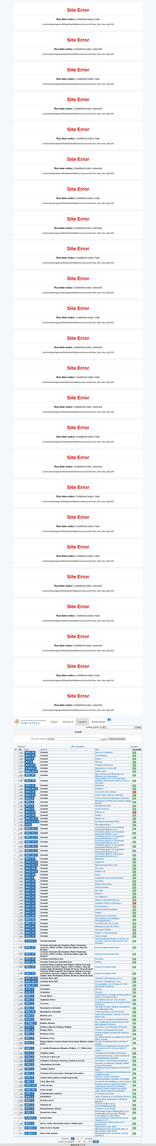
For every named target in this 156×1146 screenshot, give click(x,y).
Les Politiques (101, 756)
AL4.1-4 (30, 765)
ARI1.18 (30, 912)
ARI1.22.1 (31, 818)
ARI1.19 (30, 792)
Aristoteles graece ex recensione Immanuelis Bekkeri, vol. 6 (109, 851)
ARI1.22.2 (31, 771)
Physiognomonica (103, 825)
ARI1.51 (30, 812)
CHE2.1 (29, 1112)
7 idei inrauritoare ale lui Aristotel (109, 1012)
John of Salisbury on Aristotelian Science (113, 1097)
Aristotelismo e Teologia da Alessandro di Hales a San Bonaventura (113, 996)
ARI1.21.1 (31, 865)
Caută (81, 722)
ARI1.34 (30, 954)
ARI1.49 (30, 775)
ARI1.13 (30, 897)
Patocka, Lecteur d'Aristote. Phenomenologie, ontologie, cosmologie (112, 1078)
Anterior (65, 1138)
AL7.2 (29, 762)
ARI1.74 (30, 875)
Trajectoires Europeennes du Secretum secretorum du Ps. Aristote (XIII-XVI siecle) (112, 1048)
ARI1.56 (30, 923)
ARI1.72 (30, 936)
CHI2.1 (29, 1069)
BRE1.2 (29, 1038)
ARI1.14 (30, 900)
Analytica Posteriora (104, 765)
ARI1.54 (30, 916)
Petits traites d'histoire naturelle (109, 795)
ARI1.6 (29, 806)
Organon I (99, 789)
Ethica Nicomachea (103, 884)
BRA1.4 (29, 1030)
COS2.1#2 (30, 1085)
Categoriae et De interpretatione (109, 878)
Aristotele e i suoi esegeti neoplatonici (111, 1061)
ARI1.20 (30, 752)
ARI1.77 (30, 859)
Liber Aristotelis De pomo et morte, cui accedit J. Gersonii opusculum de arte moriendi (112, 941)
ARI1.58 (30, 929)
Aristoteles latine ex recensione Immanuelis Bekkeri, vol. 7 (109, 855)
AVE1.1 (29, 1003)
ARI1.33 (30, 967)
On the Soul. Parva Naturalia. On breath (112, 798)
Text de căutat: (39, 738)
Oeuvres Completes (104, 752)
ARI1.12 (30, 890)
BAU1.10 (30, 1012)
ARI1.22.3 (31, 871)
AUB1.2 (29, 1000)
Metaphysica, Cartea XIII (105, 768)
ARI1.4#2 (30, 868)
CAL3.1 (29, 1053)
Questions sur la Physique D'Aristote (111, 1027)
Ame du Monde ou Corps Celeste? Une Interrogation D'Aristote (112, 1023)
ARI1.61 (30, 795)
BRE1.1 (29, 1034)
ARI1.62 (30, 884)
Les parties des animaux (106, 792)
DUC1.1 (29, 1123)
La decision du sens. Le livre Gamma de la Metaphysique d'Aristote (112, 1057)
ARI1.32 (30, 973)
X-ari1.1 (30, 768)
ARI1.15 (30, 903)
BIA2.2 (29, 1015)
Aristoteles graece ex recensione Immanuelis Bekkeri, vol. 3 (109, 837)
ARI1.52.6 (31, 850)
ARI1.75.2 (31, 862)
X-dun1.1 (30, 1128)
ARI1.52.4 (31, 842)
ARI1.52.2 (31, 833)
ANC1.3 (29, 1073)
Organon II (99, 862)
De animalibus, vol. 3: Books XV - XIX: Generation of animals (111, 985)
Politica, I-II (100, 812)
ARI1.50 (30, 780)
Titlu (97, 750)
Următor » (89, 1138)
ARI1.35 (30, 947)
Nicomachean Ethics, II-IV (106, 865)
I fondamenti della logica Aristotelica (111, 1053)
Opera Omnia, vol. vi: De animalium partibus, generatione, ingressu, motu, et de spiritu (112, 781)
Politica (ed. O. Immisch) (105, 916)
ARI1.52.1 (31, 828)
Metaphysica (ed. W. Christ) (107, 926)
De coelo (99, 891)
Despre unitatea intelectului (107, 947)
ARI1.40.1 (31, 981)
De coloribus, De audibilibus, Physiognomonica (107, 920)
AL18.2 (29, 992)
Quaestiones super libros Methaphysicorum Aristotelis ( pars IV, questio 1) (111, 1133)
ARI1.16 (30, 906)
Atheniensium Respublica (106, 909)
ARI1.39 (30, 755)
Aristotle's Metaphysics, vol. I (108, 981)
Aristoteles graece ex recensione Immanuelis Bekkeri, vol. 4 (109, 842)
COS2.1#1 (30, 1089)
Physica (98, 762)
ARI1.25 (30, 933)
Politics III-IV (100, 771)
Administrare (98, 722)
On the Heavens (102, 809)
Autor (43, 750)
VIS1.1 (29, 1078)
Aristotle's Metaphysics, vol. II (108, 978)
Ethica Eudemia (102, 887)
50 (90, 1142)
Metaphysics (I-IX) (103, 806)
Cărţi (53, 722)
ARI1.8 (29, 798)
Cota (27, 750)
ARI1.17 (30, 909)
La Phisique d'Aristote (104, 1094)
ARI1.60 (30, 959)
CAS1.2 (29, 1057)
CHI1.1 (29, 1064)
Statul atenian (101, 936)
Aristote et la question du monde (109, 1030)
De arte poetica (101, 906)
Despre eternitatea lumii (105, 967)
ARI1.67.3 (31, 985)
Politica (98, 759)
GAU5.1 (29, 1048)
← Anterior (20, 747)
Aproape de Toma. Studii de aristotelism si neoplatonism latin (112, 1008)
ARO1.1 (29, 996)
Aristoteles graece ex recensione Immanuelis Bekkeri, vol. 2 (109, 833)
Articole (67, 722)
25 (84, 1142)
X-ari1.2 (30, 941)
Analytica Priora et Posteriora (108, 903)
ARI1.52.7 (31, 855)
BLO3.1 (29, 1096)
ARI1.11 (30, 887)
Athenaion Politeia (103, 930)
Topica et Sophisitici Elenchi (107, 900)
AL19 (28, 825)
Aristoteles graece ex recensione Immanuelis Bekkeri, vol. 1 (109, 828)
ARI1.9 (29, 878)
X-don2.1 (30, 1118)
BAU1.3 (29, 1008)
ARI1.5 (29, 809)
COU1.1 (29, 1093)
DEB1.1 (29, 1100)
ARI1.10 (30, 881)
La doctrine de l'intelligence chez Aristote (113, 1082)
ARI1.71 (30, 785)
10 (79, 1142)
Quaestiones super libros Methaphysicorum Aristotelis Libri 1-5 (111, 1128)
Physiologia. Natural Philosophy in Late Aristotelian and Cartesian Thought (112, 1112)
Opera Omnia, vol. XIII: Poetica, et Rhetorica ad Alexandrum (109, 775)
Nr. (16, 750)
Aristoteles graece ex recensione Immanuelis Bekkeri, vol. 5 (109, 846)
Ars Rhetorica (101, 897)
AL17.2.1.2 (32, 821)
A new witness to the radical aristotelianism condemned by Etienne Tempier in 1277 (111, 1118)
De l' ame (99, 868)
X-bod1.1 (30, 1023)
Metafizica (99, 785)
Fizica (97, 875)
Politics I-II (99, 818)
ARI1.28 (30, 893)
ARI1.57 (30, 926)
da (134, 752)
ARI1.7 (29, 802)
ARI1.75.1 (31, 788)
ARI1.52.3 (31, 837)
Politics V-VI (100, 871)
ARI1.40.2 (31, 978)
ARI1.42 (30, 962)
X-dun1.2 (30, 1133)
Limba (88, 727)
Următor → (135, 747)
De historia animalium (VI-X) (107, 822)
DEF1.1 (29, 1105)
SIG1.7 (29, 1027)
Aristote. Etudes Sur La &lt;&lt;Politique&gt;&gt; (105, 1105)
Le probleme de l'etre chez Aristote (110, 1000)
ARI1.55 (30, 919)
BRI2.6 (29, 1043)
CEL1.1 (29, 1060)
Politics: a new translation (106, 933)
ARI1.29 (30, 815)
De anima (99, 881)
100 (96, 1142)
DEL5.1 (29, 1108)
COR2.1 (29, 1081)
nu (134, 792)
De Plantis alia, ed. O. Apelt (106, 923)
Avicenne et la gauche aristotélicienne (111, 1019)
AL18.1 (29, 989)
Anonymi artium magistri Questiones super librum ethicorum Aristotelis (111, 1085)
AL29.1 (29, 758)
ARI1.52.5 (31, 846)
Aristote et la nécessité (105, 1109)
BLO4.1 (29, 1019)
